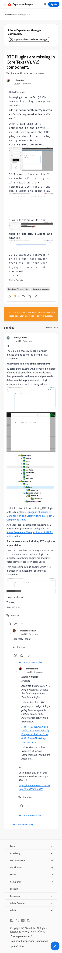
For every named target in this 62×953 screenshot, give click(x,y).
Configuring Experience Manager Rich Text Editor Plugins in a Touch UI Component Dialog (31, 515)
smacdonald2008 (28, 630)
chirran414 (19, 80)
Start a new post (27, 315)
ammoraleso (32, 668)
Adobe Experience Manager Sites (17, 14)
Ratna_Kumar (20, 337)
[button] (16, 73)
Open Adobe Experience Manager (31, 39)
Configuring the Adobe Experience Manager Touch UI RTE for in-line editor (30, 532)
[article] (31, 481)
